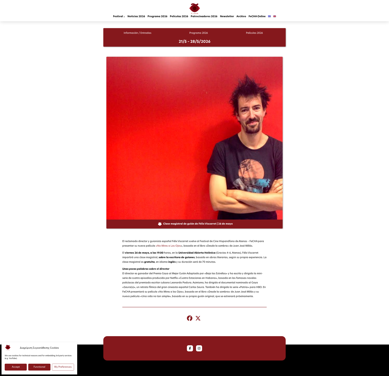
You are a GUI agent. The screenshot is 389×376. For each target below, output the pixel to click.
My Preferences (63, 367)
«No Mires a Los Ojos (168, 246)
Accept (16, 367)
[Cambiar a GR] (269, 17)
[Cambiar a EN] (274, 17)
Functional (39, 367)
